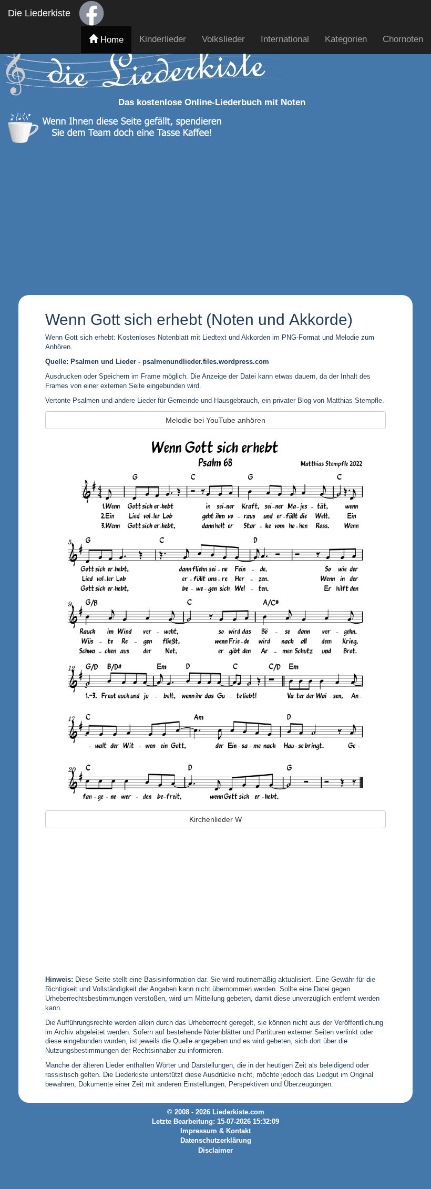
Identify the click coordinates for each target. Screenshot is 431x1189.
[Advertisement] (211, 216)
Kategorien (346, 39)
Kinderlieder (162, 39)
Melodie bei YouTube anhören (215, 420)
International (285, 39)
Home (111, 40)
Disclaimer (215, 1150)
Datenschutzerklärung (215, 1140)
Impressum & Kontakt (215, 1131)
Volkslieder (223, 39)
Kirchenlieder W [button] (215, 819)
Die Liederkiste (39, 13)
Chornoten (403, 39)
